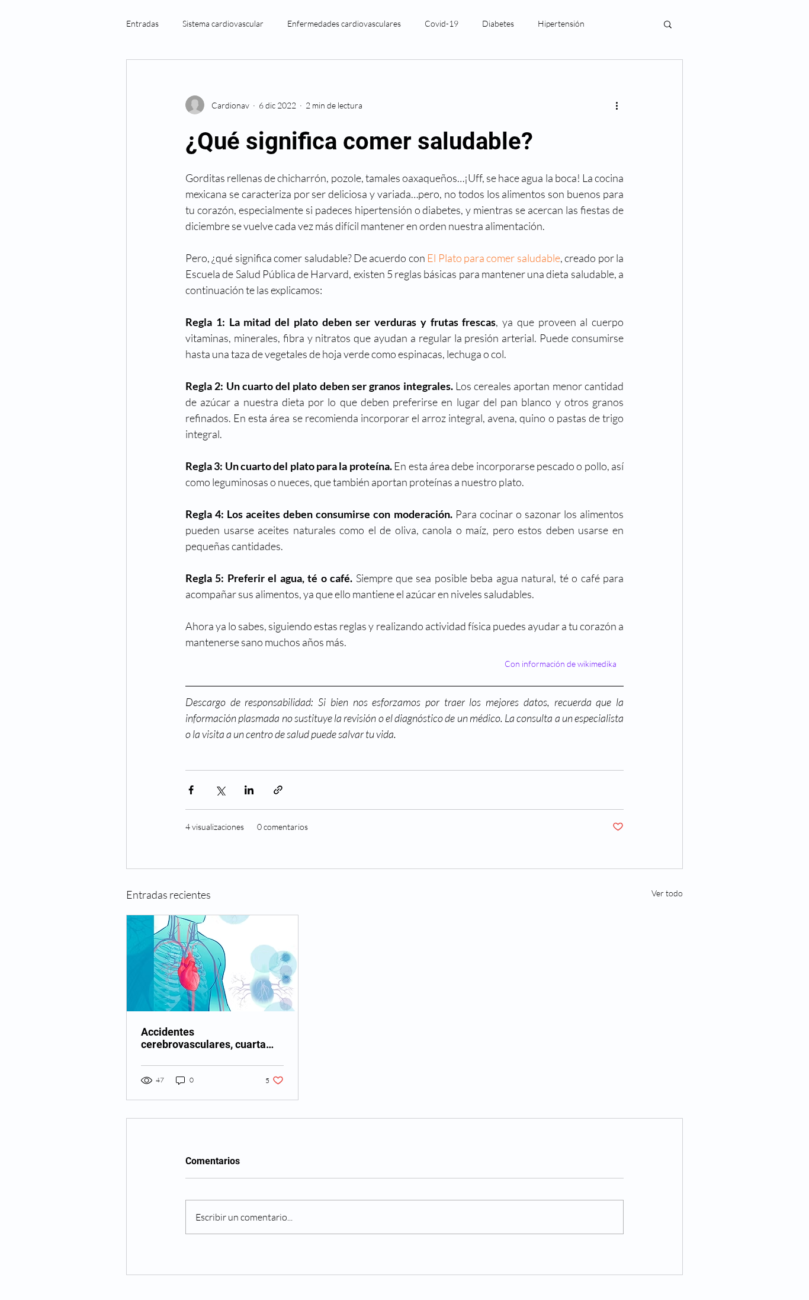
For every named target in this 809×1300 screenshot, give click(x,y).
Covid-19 (441, 23)
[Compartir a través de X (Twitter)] (220, 790)
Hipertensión (561, 23)
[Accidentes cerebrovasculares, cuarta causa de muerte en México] (212, 963)
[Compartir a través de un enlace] (278, 790)
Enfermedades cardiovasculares (344, 23)
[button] (667, 23)
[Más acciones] (616, 105)
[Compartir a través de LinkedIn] (249, 790)
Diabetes (498, 23)
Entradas (142, 23)
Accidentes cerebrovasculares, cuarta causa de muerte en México (206, 1038)
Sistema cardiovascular (223, 23)
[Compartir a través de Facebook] (191, 790)
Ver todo (667, 893)
